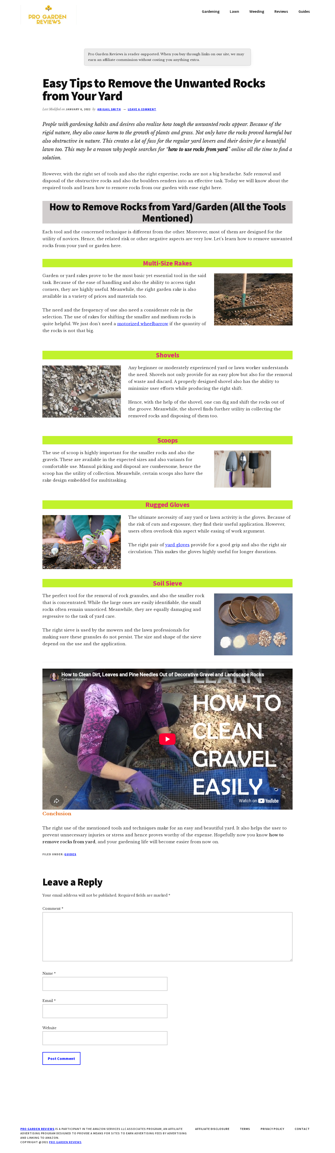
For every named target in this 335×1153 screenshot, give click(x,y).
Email (49, 1000)
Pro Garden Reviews (65, 1142)
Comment (52, 908)
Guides (70, 854)
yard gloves (177, 544)
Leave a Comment (142, 109)
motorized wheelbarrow (142, 323)
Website (49, 1028)
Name (49, 973)
